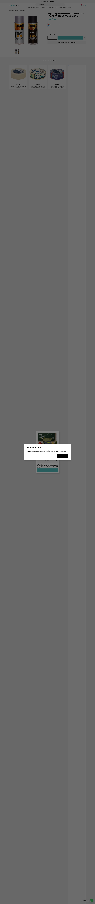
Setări (28, 456)
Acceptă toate (63, 456)
